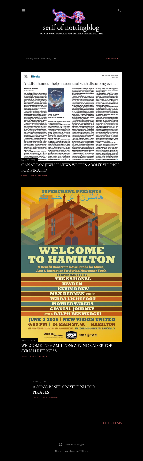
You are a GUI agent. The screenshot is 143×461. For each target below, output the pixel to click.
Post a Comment (38, 175)
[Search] (120, 9)
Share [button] (24, 175)
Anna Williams (80, 451)
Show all (112, 58)
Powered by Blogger (74, 444)
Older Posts (112, 423)
